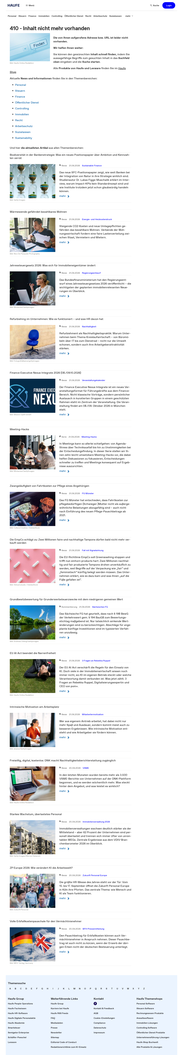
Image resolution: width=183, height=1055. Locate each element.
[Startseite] (14, 5)
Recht (19, 120)
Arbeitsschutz (24, 126)
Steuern (20, 91)
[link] (12, 16)
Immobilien (22, 114)
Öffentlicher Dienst (27, 102)
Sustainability (23, 138)
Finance (20, 97)
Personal (20, 85)
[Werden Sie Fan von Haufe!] (95, 1003)
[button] (168, 5)
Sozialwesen (23, 132)
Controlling (22, 108)
